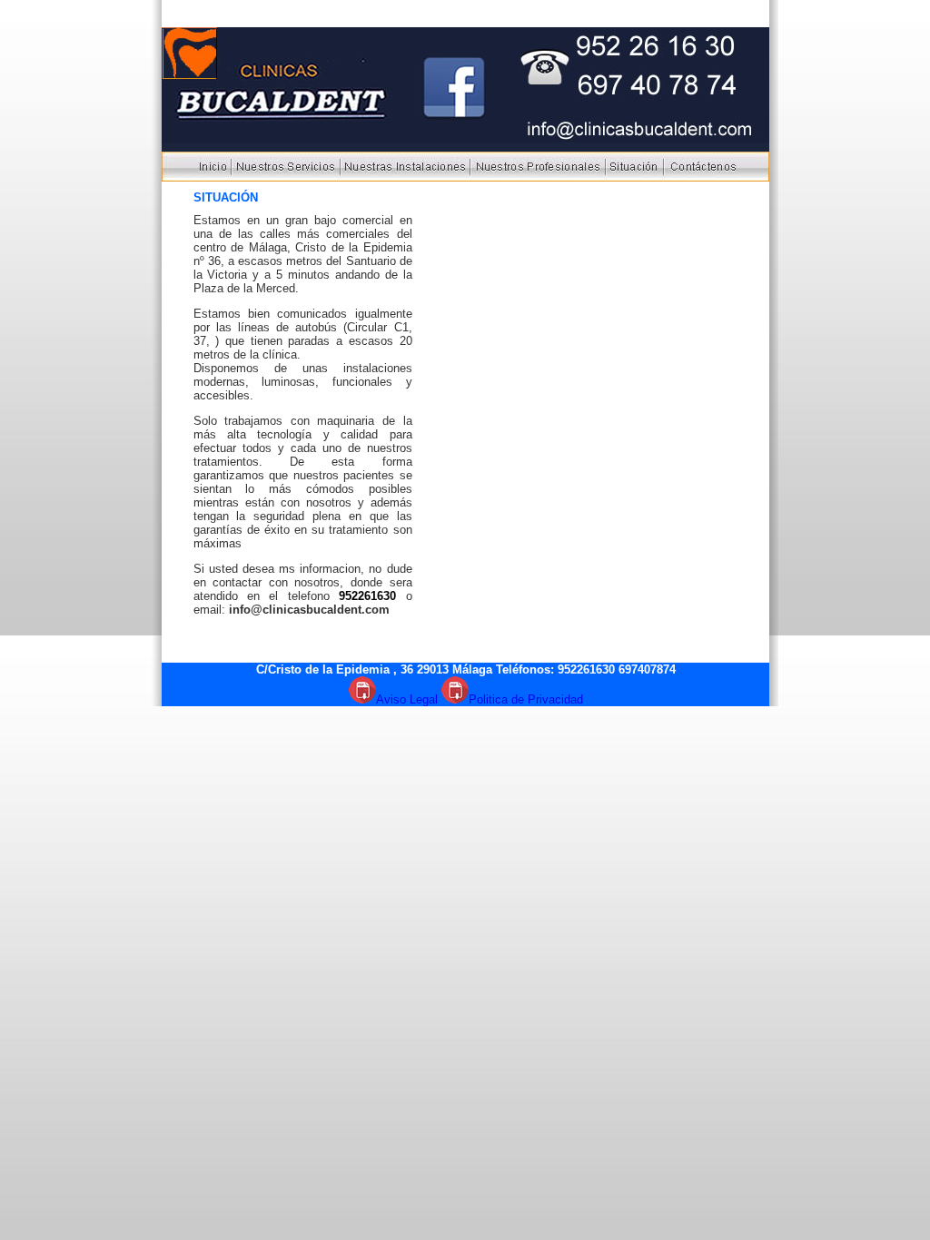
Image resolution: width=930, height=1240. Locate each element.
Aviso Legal (407, 699)
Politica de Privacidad (526, 699)
